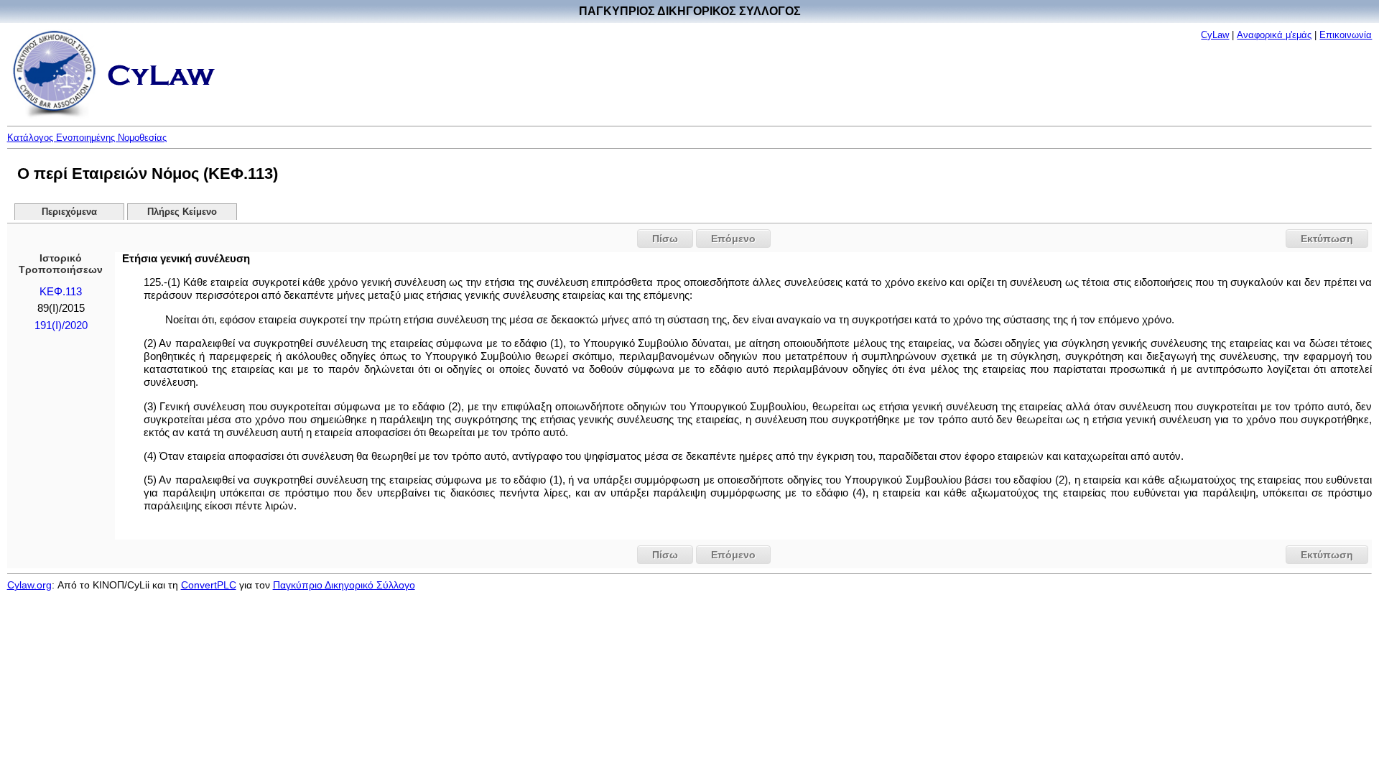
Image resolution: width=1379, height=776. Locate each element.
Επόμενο (733, 238)
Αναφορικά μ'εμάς (1274, 34)
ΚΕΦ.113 (61, 291)
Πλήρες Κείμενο (182, 212)
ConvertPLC (208, 585)
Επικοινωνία (1345, 34)
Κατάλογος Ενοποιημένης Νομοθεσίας (87, 137)
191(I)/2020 (61, 325)
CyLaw (1215, 34)
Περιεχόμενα (69, 212)
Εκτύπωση (1327, 238)
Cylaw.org (29, 585)
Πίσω (665, 238)
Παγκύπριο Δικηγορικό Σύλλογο (344, 585)
